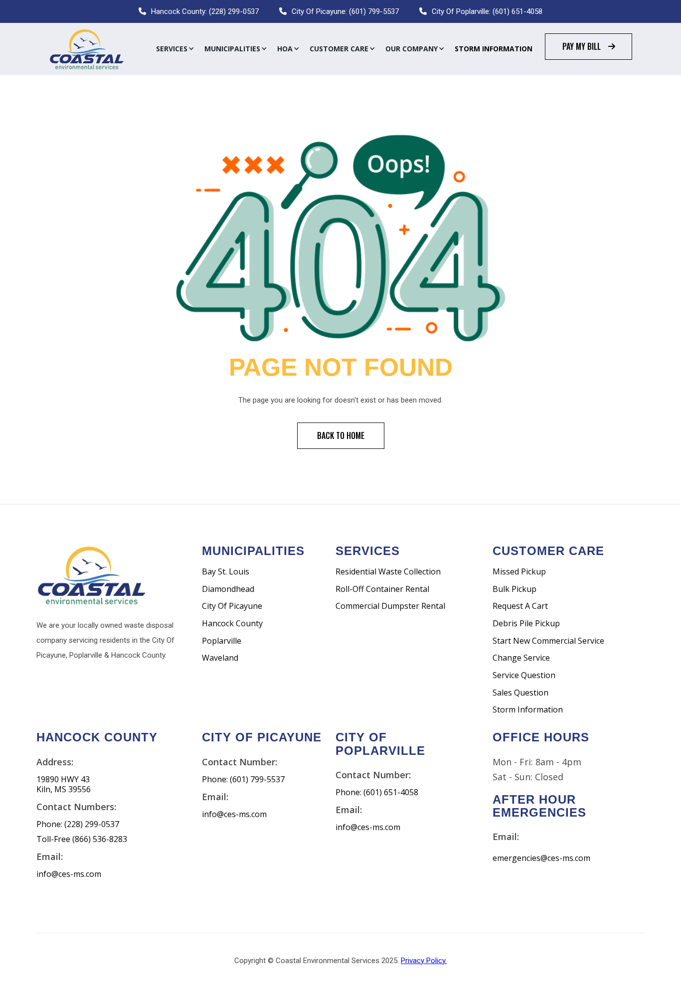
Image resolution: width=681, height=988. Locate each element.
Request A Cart (520, 606)
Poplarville (221, 641)
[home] (86, 49)
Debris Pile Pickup (526, 623)
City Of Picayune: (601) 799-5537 (345, 11)
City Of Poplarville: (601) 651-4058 (487, 11)
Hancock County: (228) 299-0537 (205, 11)
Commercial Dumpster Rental (390, 606)
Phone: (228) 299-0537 (77, 824)
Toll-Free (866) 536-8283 (81, 839)
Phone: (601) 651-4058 (377, 792)
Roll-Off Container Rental (382, 589)
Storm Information (493, 48)
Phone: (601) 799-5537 (243, 779)
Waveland (220, 658)
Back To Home (340, 435)
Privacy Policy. (424, 960)
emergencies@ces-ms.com (541, 858)
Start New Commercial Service (548, 641)
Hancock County (232, 623)
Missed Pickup (519, 571)
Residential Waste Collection (388, 571)
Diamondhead (228, 589)
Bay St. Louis (225, 571)
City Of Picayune (232, 606)
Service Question (524, 675)
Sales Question (520, 693)
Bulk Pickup (514, 589)
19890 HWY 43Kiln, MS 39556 (63, 784)
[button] (175, 48)
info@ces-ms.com (68, 874)
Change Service (521, 658)
